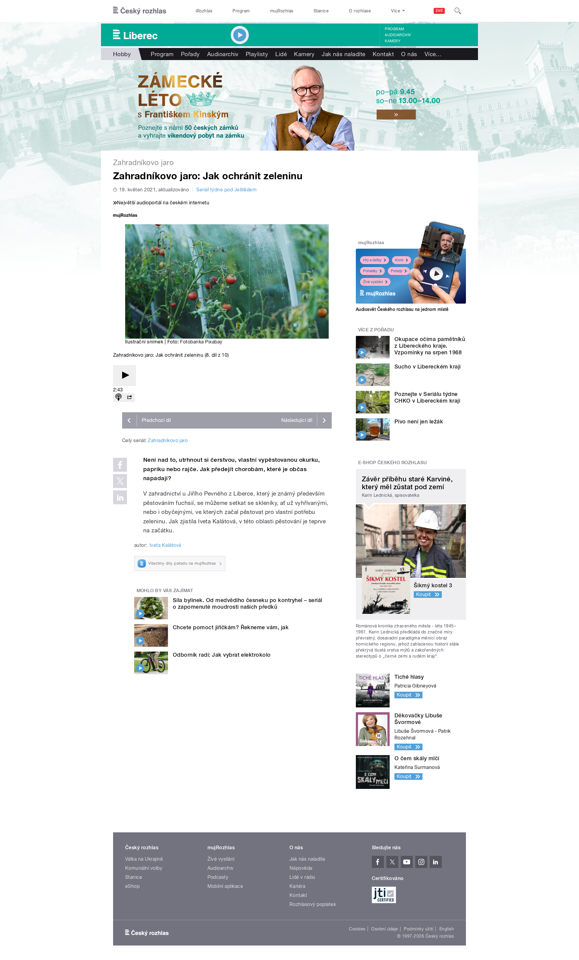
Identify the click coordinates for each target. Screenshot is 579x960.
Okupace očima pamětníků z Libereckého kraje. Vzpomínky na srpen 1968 (429, 346)
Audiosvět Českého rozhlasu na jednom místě (402, 309)
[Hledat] (458, 11)
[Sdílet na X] (120, 481)
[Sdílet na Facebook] (120, 465)
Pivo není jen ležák (418, 421)
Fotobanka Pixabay (201, 342)
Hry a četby (372, 260)
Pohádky (370, 271)
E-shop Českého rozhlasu (392, 462)
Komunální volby (143, 868)
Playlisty (257, 54)
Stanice (321, 10)
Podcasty (218, 877)
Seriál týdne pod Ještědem (226, 190)
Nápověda (301, 868)
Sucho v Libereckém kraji (427, 366)
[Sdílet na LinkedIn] (120, 497)
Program (241, 10)
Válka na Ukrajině (144, 859)
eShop (132, 886)
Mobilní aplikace (225, 886)
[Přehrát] (124, 375)
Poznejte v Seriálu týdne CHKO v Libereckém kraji (427, 397)
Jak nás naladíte (343, 54)
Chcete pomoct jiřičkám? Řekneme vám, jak (231, 627)
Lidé (281, 54)
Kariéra (297, 886)
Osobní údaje (384, 929)
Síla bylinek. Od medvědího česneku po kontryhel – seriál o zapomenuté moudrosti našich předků (247, 603)
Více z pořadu (376, 330)
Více (433, 54)
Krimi (399, 260)
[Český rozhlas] (139, 11)
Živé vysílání (373, 282)
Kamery (392, 41)
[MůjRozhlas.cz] (125, 216)
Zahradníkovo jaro (168, 440)
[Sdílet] (129, 397)
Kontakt (383, 54)
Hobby (122, 54)
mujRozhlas (281, 10)
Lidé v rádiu (302, 877)
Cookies (357, 929)
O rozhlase (360, 10)
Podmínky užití (418, 929)
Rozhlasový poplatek (313, 904)
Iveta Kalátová (165, 545)
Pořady (190, 54)
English (446, 929)
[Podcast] (118, 397)
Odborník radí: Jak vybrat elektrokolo (222, 655)
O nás (409, 54)
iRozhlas (204, 10)
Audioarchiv (398, 35)
